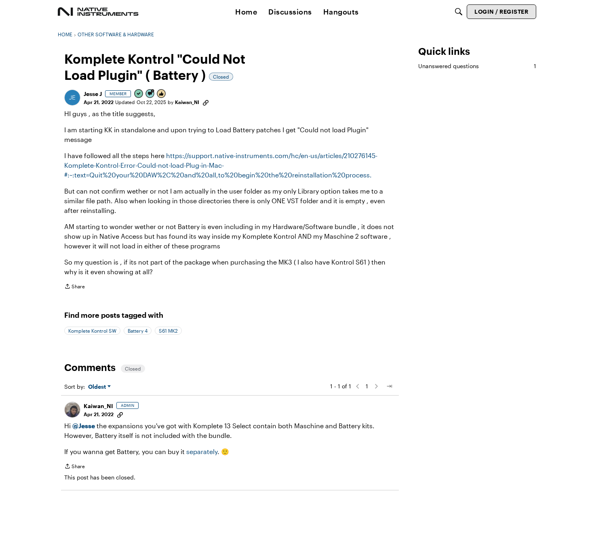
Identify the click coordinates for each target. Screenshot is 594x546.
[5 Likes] (161, 94)
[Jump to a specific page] (389, 386)
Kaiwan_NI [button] (187, 102)
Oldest (97, 387)
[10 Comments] (150, 94)
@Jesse (83, 425)
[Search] (458, 11)
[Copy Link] (206, 102)
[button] (72, 98)
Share (74, 287)
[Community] (98, 11)
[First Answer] (139, 94)
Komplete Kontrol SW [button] (92, 330)
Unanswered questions (477, 66)
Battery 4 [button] (137, 330)
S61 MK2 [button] (168, 330)
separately (201, 451)
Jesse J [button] (93, 93)
